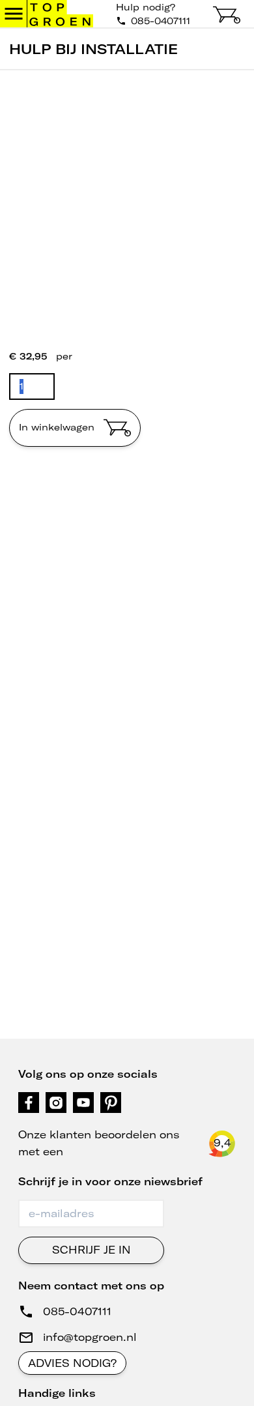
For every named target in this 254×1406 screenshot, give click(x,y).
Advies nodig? (72, 1363)
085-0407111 (77, 1311)
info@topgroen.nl (90, 1336)
